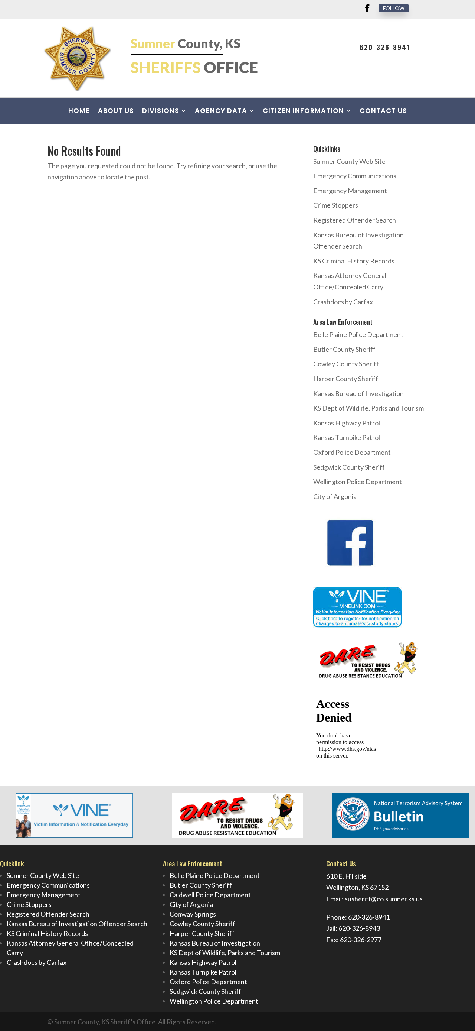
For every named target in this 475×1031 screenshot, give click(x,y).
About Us (116, 111)
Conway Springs (193, 914)
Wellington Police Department (357, 481)
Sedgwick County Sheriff (349, 467)
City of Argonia (335, 496)
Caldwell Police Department (210, 895)
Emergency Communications (354, 176)
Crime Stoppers (335, 205)
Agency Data (221, 111)
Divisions (160, 111)
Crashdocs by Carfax (343, 302)
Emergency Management (350, 191)
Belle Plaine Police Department (358, 334)
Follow (393, 8)
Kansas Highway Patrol (346, 423)
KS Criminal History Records (353, 261)
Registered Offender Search (354, 220)
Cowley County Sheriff (346, 364)
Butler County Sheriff (344, 349)
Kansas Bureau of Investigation (358, 393)
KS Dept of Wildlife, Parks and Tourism (368, 408)
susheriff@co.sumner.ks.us (384, 899)
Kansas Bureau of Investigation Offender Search (77, 924)
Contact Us (383, 111)
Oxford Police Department (352, 452)
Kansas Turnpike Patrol (346, 437)
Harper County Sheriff (345, 379)
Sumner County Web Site (349, 161)
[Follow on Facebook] (367, 8)
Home (79, 111)
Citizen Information (303, 111)
